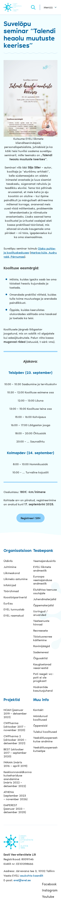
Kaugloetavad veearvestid (42, 666)
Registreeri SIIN (30, 518)
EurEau (8, 603)
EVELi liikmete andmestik (42, 568)
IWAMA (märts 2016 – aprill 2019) (15, 764)
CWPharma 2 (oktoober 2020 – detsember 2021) (15, 739)
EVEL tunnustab (14, 609)
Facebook (49, 884)
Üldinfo (8, 561)
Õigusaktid (40, 658)
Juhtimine (10, 567)
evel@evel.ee (22, 880)
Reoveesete (40, 630)
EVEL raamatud (14, 615)
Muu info (41, 700)
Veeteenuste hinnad (41, 622)
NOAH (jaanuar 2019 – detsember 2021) (15, 713)
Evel (17, 7)
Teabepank (43, 551)
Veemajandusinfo (44, 561)
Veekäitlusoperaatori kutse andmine (45, 739)
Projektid (12, 700)
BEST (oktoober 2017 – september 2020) (15, 753)
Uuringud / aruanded (40, 613)
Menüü (48, 7)
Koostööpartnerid (15, 597)
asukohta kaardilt (31, 875)
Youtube (48, 897)
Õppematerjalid (43, 605)
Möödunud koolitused (40, 717)
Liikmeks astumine (15, 579)
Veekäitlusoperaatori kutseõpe (45, 749)
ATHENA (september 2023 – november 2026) (15, 795)
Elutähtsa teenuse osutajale (45, 591)
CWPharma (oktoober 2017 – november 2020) (15, 726)
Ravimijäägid (41, 646)
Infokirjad (10, 585)
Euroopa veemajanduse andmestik (42, 580)
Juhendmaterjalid (44, 599)
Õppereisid (40, 725)
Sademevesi (41, 652)
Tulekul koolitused (45, 731)
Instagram (49, 890)
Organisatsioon (16, 551)
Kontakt (38, 710)
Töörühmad (11, 591)
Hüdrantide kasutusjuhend (43, 688)
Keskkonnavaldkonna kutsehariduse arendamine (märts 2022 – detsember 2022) (16, 779)
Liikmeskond (12, 573)
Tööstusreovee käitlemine (42, 638)
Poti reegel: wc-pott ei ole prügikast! (43, 677)
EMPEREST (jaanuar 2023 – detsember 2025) (15, 808)
